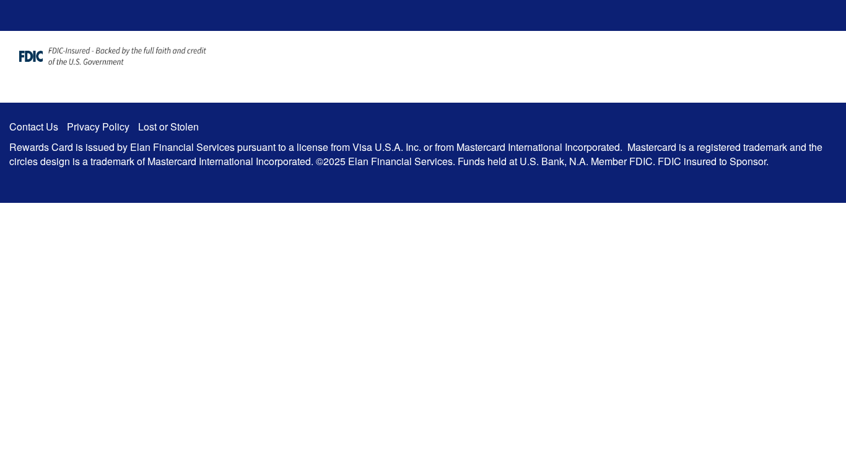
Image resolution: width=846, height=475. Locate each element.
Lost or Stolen (168, 126)
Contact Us (33, 126)
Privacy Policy (98, 126)
